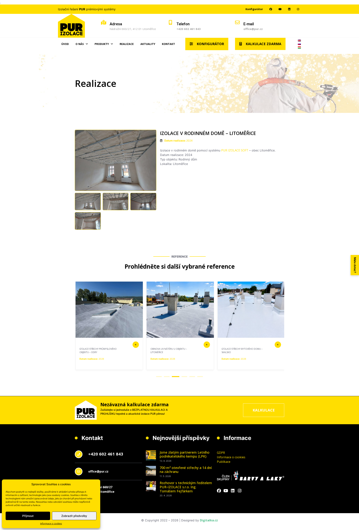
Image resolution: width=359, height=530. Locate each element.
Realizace (127, 44)
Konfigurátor (254, 9)
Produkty (102, 44)
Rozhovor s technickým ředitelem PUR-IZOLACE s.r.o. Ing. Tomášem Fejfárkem (186, 487)
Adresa (116, 24)
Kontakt (168, 44)
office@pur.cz (253, 29)
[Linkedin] (233, 491)
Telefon (183, 24)
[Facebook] (219, 491)
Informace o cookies (51, 523)
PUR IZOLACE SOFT (234, 150)
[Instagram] (240, 491)
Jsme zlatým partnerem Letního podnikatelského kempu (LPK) (184, 454)
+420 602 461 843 (189, 29)
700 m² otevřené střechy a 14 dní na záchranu (186, 469)
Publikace (223, 462)
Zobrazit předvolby (74, 516)
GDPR (221, 453)
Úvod (65, 44)
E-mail (248, 24)
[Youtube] (226, 491)
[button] (159, 376)
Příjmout (28, 516)
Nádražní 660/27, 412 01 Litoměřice (133, 29)
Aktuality (147, 44)
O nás (80, 44)
